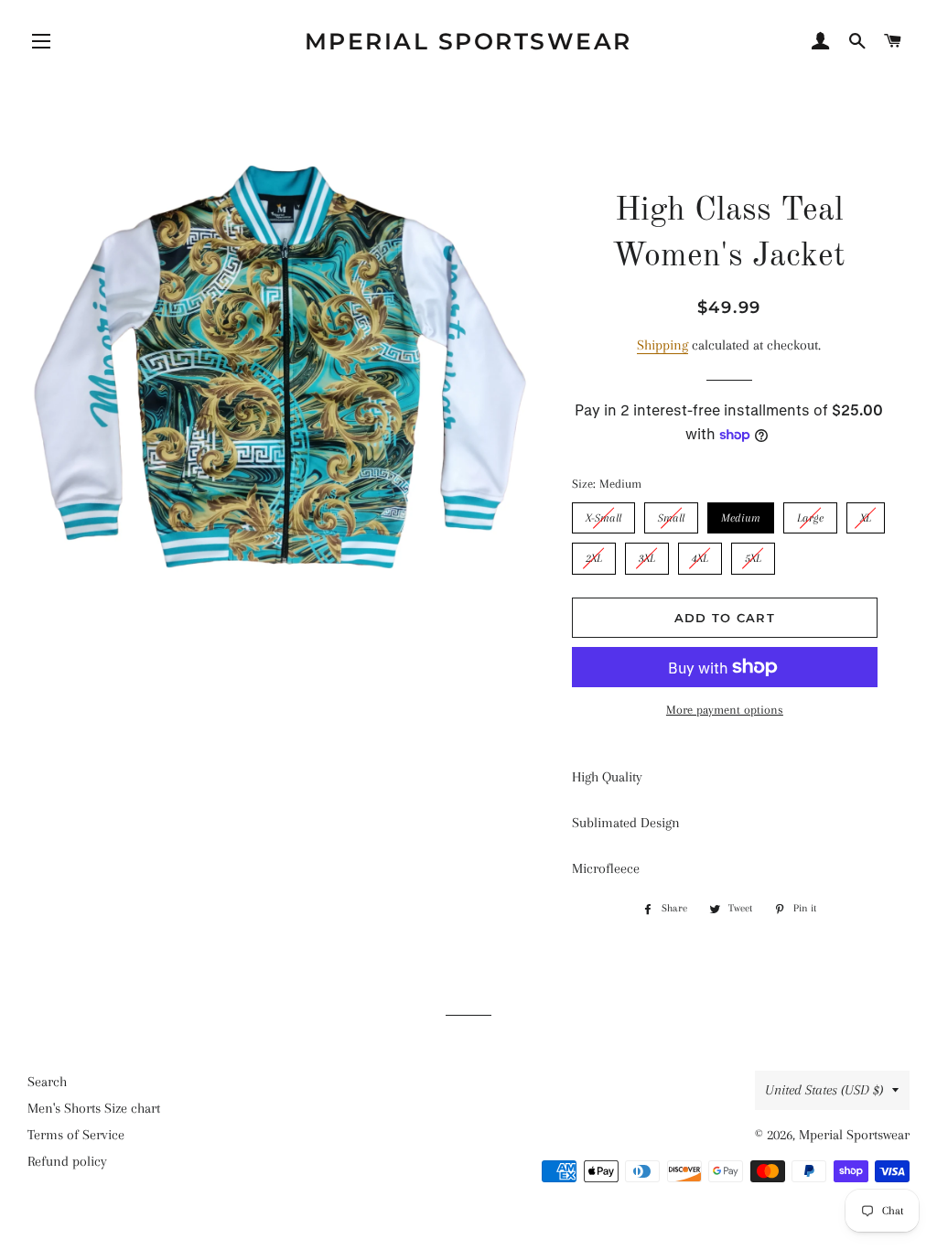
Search (47, 1081)
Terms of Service (75, 1134)
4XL (699, 554)
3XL (646, 554)
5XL (752, 554)
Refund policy (67, 1161)
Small (671, 513)
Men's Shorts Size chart (93, 1108)
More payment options (724, 710)
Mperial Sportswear (468, 41)
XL (865, 513)
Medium (740, 513)
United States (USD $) (824, 1090)
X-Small (603, 513)
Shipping (662, 345)
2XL (593, 554)
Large (810, 513)
